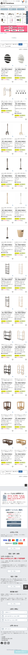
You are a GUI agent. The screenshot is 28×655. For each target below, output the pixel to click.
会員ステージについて (14, 525)
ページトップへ (26, 485)
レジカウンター (4, 9)
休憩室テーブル (12, 9)
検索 (25, 7)
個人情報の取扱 (5, 640)
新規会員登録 (14, 522)
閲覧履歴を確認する (21, 651)
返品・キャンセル (7, 583)
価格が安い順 (8, 44)
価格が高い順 (15, 44)
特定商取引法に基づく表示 (7, 638)
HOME (1, 33)
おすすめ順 (8, 46)
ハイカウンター (21, 9)
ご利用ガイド (13, 503)
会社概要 (3, 636)
